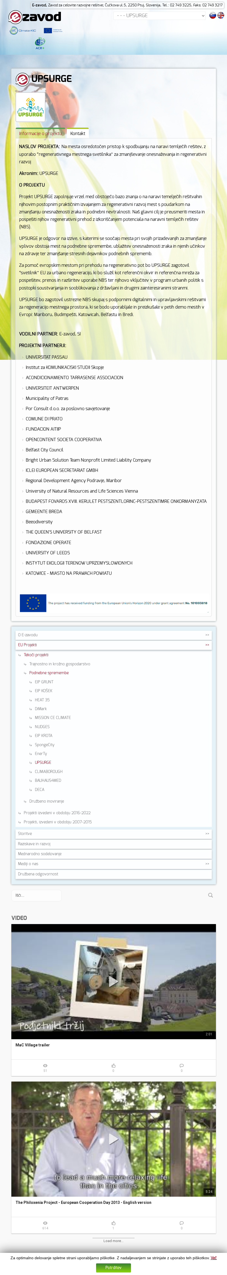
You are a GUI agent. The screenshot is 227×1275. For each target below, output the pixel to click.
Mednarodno (39, 854)
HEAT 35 (42, 700)
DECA (39, 790)
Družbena (38, 874)
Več (214, 1258)
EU (27, 645)
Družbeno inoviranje (46, 801)
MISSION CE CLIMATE (53, 718)
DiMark (41, 709)
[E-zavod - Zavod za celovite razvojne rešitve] (34, 17)
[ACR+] (39, 43)
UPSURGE (43, 763)
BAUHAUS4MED (48, 781)
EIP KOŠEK (43, 691)
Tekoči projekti (36, 655)
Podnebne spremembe (49, 673)
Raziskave (34, 844)
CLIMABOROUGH (49, 772)
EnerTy (41, 754)
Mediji (28, 864)
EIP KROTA (43, 736)
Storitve (25, 834)
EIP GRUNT (44, 682)
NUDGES (42, 727)
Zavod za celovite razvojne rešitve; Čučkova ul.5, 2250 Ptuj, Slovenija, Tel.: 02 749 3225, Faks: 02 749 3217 (135, 5)
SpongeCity (45, 745)
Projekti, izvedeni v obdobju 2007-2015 (58, 822)
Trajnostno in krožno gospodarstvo (59, 664)
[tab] (40, 133)
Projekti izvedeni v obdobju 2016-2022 (57, 813)
